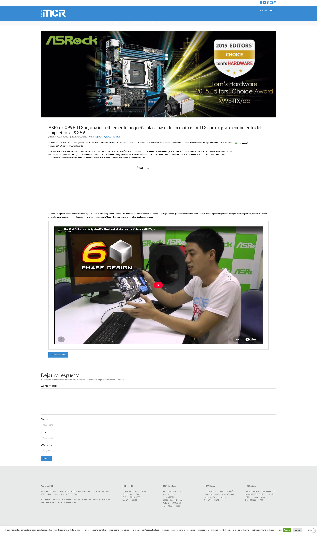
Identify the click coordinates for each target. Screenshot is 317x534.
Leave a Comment (113, 137)
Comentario (49, 385)
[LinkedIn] (268, 2)
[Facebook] (261, 2)
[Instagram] (275, 2)
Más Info (307, 530)
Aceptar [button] (287, 530)
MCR (100, 137)
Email (44, 432)
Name (45, 419)
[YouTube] (271, 2)
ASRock (93, 137)
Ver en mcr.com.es (58, 354)
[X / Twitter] (264, 2)
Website (46, 445)
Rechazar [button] (297, 530)
